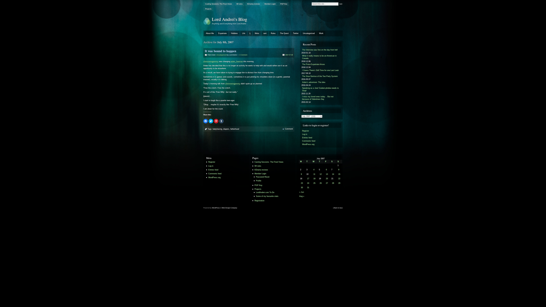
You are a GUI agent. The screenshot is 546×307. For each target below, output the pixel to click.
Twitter (295, 33)
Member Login (270, 4)
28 (333, 183)
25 (314, 183)
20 (327, 179)
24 (308, 183)
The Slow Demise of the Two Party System (320, 76)
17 (308, 179)
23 (302, 183)
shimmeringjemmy (210, 61)
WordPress (216, 208)
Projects (208, 9)
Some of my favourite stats (267, 196)
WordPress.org (308, 144)
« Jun (301, 192)
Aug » (301, 196)
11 (314, 174)
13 (327, 174)
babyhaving (217, 129)
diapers (226, 129)
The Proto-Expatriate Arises (313, 64)
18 (314, 179)
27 (327, 183)
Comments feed (308, 141)
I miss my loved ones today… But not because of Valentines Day (317, 98)
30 (302, 187)
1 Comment (243, 55)
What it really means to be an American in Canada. (319, 57)
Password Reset (262, 177)
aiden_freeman (237, 61)
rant (264, 33)
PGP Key (283, 4)
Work (321, 33)
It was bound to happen (220, 51)
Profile (258, 181)
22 (339, 179)
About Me (210, 33)
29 (339, 183)
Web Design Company (229, 208)
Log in (304, 134)
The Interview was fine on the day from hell (320, 50)
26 (321, 183)
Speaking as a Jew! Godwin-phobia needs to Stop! (320, 89)
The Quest (284, 33)
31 (308, 187)
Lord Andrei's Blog (229, 19)
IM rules (239, 4)
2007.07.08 (289, 55)
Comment (289, 129)
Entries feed (307, 138)
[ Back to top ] (338, 208)
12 (321, 174)
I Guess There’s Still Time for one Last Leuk (320, 70)
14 (333, 174)
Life (243, 33)
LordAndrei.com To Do (265, 192)
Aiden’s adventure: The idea (313, 82)
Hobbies (234, 33)
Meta (257, 33)
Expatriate (222, 33)
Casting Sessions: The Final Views (218, 4)
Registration (259, 201)
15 (339, 174)
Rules (273, 33)
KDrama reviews (253, 4)
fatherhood (234, 129)
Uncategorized (309, 33)
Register (305, 131)
